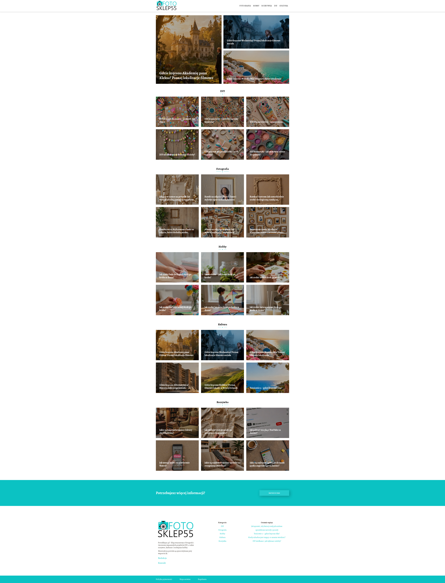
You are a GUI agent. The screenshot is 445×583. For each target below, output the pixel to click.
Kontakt (162, 562)
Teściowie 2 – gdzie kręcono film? (266, 388)
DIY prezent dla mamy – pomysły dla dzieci (177, 120)
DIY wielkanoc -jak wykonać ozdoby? (177, 154)
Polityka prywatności (164, 579)
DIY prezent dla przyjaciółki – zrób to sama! (221, 153)
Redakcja (162, 558)
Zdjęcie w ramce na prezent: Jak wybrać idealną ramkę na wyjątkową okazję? (177, 198)
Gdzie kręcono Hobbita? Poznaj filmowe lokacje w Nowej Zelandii (221, 386)
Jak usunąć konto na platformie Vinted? (174, 464)
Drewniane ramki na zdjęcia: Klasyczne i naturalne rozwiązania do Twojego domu (266, 231)
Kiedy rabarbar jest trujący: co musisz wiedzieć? (267, 537)
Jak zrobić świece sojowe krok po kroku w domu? (266, 309)
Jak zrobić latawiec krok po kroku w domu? (222, 309)
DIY (275, 6)
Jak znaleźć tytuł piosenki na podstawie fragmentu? (218, 432)
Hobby (256, 6)
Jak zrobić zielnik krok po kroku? (265, 277)
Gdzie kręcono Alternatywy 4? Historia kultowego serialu (174, 386)
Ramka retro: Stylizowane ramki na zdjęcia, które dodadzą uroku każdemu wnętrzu (176, 231)
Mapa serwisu (185, 579)
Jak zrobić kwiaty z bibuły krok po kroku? (175, 309)
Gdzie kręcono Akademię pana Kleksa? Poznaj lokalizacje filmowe (186, 75)
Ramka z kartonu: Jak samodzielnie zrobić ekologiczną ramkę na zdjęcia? (267, 198)
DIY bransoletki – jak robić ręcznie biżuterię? (221, 120)
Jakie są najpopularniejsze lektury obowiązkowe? (175, 432)
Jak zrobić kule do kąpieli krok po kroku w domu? (175, 276)
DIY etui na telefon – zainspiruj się (266, 121)
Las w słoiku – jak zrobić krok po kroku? (220, 276)
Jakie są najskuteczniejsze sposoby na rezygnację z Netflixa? (222, 464)
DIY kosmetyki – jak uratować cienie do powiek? (267, 153)
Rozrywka (267, 6)
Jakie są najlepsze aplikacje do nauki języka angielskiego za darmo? (267, 464)
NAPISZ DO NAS (274, 493)
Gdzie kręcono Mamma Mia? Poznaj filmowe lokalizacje (254, 78)
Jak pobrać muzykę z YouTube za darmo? (265, 432)
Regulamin (202, 579)
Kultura (284, 6)
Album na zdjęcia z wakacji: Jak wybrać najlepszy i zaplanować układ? (219, 231)
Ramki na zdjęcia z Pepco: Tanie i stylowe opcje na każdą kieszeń (220, 198)
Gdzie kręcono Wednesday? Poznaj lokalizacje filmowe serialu (253, 42)
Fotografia (245, 6)
